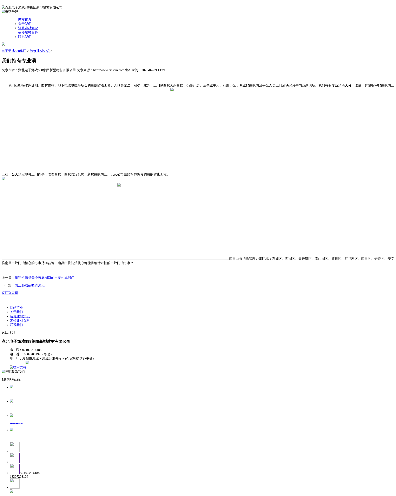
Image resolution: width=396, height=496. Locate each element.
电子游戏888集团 (14, 51)
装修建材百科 (28, 32)
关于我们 (24, 23)
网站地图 (18, 363)
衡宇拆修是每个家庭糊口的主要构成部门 (44, 277)
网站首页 (24, 19)
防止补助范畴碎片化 (30, 285)
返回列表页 (10, 293)
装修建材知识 (28, 28)
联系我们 (24, 36)
